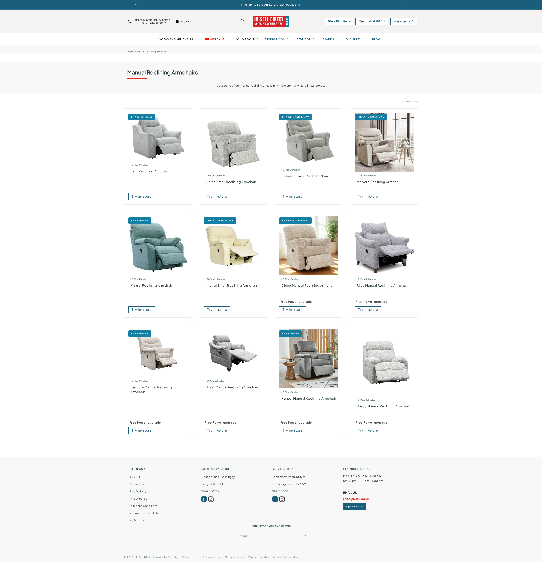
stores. (320, 85)
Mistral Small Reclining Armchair (231, 285)
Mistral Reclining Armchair (151, 285)
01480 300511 (159, 23)
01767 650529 (162, 19)
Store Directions (339, 21)
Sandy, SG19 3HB (212, 484)
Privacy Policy (138, 498)
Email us (185, 21)
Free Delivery (137, 491)
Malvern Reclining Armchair (379, 182)
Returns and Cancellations (146, 513)
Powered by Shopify (165, 557)
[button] (242, 21)
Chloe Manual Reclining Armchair (308, 285)
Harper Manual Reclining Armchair (308, 398)
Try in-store (141, 197)
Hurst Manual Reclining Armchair (232, 387)
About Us (135, 477)
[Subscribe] (304, 535)
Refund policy (190, 557)
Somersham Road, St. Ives (289, 477)
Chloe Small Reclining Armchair (231, 182)
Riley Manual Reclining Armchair (382, 285)
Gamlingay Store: (143, 19)
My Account (137, 520)
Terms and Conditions (143, 505)
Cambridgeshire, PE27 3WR (289, 484)
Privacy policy (211, 557)
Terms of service (258, 557)
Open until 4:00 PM (372, 21)
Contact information (285, 557)
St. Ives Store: (141, 23)
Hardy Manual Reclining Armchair (383, 406)
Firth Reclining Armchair (149, 171)
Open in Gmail (354, 506)
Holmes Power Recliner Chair (304, 176)
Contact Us (136, 484)
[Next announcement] (406, 5)
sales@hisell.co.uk (356, 499)
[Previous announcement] (136, 5)
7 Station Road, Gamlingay (218, 477)
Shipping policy (234, 557)
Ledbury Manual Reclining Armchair (151, 389)
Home (131, 51)
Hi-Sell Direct (143, 557)
